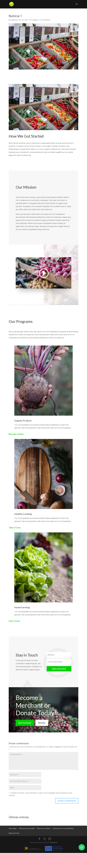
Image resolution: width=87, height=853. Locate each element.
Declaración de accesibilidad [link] (63, 828)
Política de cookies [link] (43, 828)
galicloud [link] (14, 20)
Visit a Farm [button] (14, 621)
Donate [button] (41, 723)
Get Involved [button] (24, 723)
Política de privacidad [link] (27, 828)
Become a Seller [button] (16, 434)
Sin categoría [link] (33, 20)
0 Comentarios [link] (45, 20)
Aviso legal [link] (13, 828)
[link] (11, 4)
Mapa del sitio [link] (14, 833)
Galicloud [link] (53, 842)
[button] (76, 5)
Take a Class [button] (15, 527)
